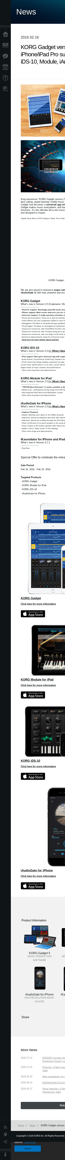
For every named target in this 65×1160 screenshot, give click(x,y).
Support (6, 78)
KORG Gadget (31, 598)
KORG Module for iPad (37, 679)
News (6, 1127)
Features (6, 56)
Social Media (6, 1141)
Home (6, 34)
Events (6, 67)
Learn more (30, 1142)
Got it (28, 1148)
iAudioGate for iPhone (37, 870)
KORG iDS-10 (30, 760)
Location (6, 1134)
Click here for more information (38, 604)
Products (6, 45)
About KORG (6, 1154)
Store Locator (6, 89)
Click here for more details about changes (40, 340)
